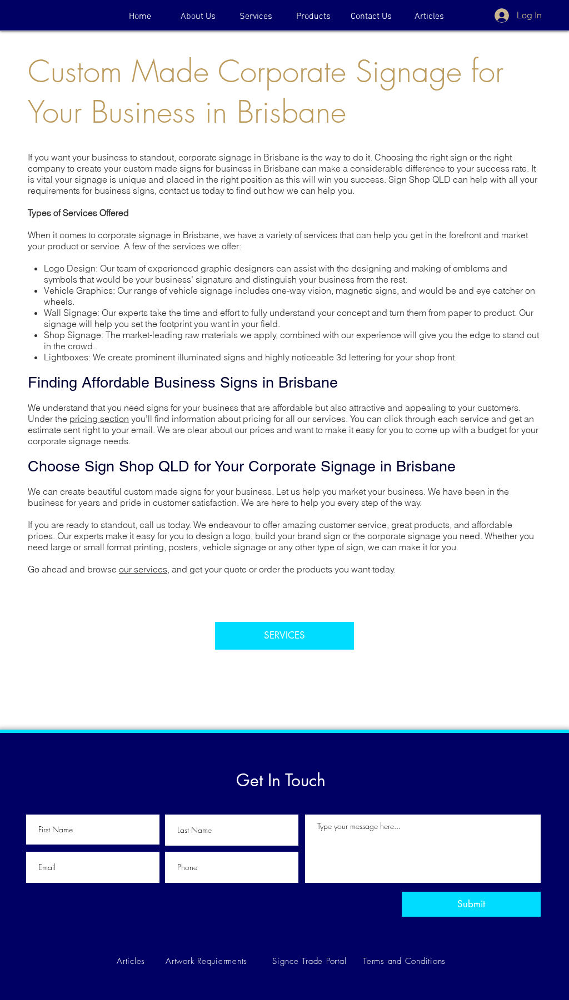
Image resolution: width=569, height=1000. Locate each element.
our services (143, 569)
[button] (313, 17)
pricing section (99, 418)
